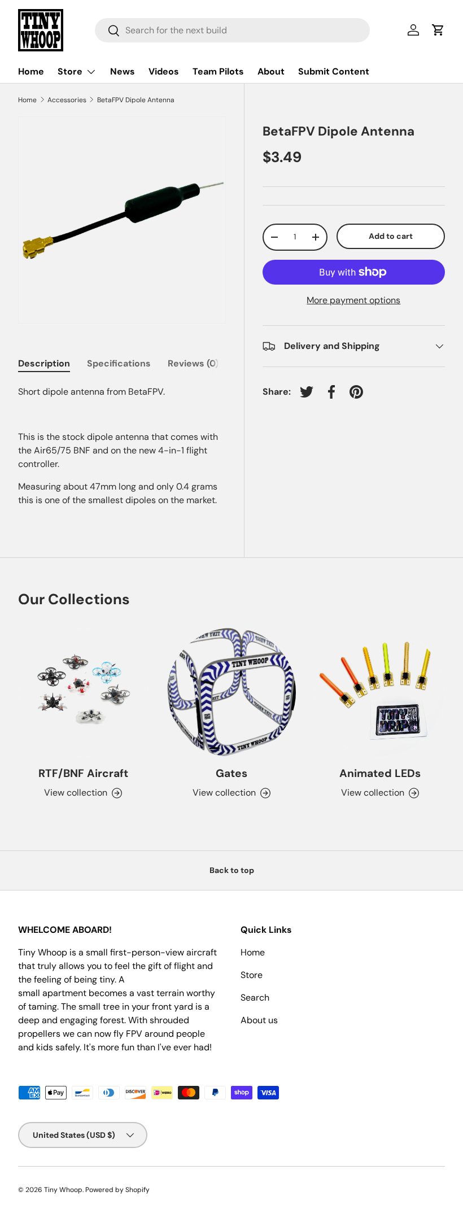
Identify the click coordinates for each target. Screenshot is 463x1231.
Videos (163, 71)
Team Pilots (218, 71)
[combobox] (232, 30)
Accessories (66, 100)
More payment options (353, 300)
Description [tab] (44, 363)
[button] (438, 30)
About (271, 71)
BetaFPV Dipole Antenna (135, 100)
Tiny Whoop (63, 1189)
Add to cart (391, 236)
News (122, 71)
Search (255, 997)
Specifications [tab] (119, 363)
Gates (231, 773)
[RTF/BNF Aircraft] (83, 692)
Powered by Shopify (117, 1189)
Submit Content (333, 71)
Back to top (231, 870)
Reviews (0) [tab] (193, 363)
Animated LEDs (380, 773)
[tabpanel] (122, 446)
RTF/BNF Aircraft (83, 773)
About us (259, 1020)
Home (31, 71)
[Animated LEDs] (379, 692)
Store (252, 975)
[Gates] (231, 692)
